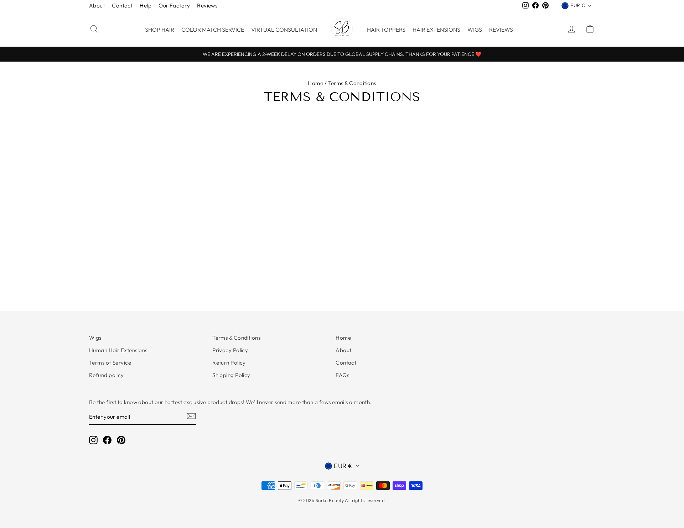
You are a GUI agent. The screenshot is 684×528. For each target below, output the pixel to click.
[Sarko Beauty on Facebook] (107, 439)
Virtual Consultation (284, 29)
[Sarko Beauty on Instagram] (93, 439)
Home (315, 83)
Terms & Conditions (236, 337)
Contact (122, 5)
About (97, 5)
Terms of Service (110, 362)
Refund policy (106, 375)
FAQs (342, 375)
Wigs (474, 29)
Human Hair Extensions (118, 350)
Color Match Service (212, 29)
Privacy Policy (230, 350)
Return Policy (229, 362)
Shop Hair (159, 29)
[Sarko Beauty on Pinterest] (121, 439)
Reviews (207, 5)
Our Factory (174, 5)
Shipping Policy (231, 375)
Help (145, 5)
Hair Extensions (436, 29)
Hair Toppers (386, 29)
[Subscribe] (191, 415)
